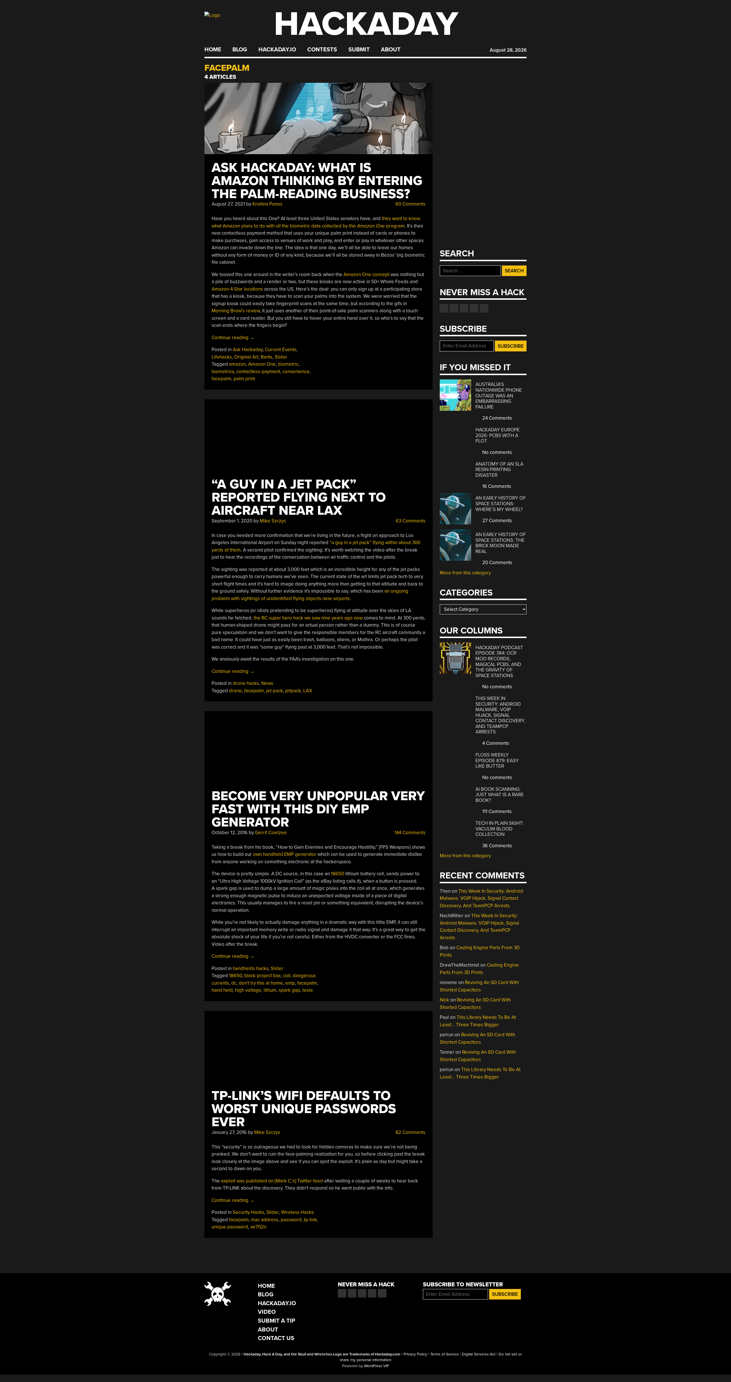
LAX (307, 691)
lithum (270, 990)
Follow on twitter (454, 308)
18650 (337, 874)
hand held (222, 990)
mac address (264, 1220)
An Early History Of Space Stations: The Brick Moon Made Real (500, 543)
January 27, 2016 (229, 1132)
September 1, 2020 (232, 521)
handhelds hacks (250, 968)
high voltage (248, 990)
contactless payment (258, 372)
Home (212, 49)
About (391, 49)
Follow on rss (474, 308)
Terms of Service (444, 1354)
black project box (262, 976)
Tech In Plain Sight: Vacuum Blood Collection (499, 828)
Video (267, 1311)
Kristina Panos (267, 204)
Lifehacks (222, 357)
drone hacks (246, 683)
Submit (359, 49)
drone (235, 691)
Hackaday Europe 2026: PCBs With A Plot (497, 435)
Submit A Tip (276, 1320)
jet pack (274, 691)
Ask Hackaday (248, 350)
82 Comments (409, 1132)
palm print (244, 379)
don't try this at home (261, 983)
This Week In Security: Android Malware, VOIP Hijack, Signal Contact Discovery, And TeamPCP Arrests (500, 715)
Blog (239, 49)
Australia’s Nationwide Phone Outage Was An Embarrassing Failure (498, 395)
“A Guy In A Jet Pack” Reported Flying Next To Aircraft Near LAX (299, 497)
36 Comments (496, 846)
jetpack (293, 691)
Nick (444, 1000)
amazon (237, 364)
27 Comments (496, 521)
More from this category (465, 573)
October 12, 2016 (230, 833)
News (267, 683)
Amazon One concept (366, 274)
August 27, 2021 (228, 204)
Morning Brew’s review (236, 311)
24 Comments (496, 418)
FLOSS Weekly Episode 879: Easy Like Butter (497, 760)
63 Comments (410, 521)
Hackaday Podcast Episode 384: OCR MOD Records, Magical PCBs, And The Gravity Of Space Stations (499, 662)
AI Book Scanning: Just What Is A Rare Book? (499, 794)
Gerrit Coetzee (271, 833)
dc (233, 983)
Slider (281, 357)
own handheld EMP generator (284, 854)
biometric (288, 364)
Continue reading (233, 338)
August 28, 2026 (508, 50)
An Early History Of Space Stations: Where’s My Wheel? (500, 503)
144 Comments (409, 833)
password (291, 1220)
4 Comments (495, 743)
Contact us (484, 308)
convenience (296, 372)
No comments (496, 452)
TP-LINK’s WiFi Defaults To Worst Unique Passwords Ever (304, 1109)
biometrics (223, 372)
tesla (307, 990)
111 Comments (496, 811)
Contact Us (276, 1338)
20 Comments (496, 563)
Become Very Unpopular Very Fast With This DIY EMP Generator (318, 809)
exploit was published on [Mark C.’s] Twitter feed (272, 1181)
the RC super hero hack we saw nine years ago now (308, 618)
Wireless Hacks (297, 1212)
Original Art (246, 357)
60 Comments (409, 204)
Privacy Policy (415, 1354)
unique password (230, 1227)
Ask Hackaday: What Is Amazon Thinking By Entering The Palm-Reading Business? (317, 181)
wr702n (258, 1227)
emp (290, 983)
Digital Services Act (478, 1354)
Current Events (280, 350)
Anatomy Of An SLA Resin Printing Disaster (499, 469)
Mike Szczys (273, 521)
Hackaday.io (277, 49)
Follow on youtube (464, 308)
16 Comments (496, 486)
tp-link (310, 1220)
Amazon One (262, 364)
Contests (322, 49)
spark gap (289, 990)
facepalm (221, 379)
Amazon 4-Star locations (237, 289)
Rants (266, 357)
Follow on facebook (444, 308)
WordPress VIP (376, 1366)
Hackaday (366, 24)
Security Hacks (248, 1212)
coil (286, 976)
